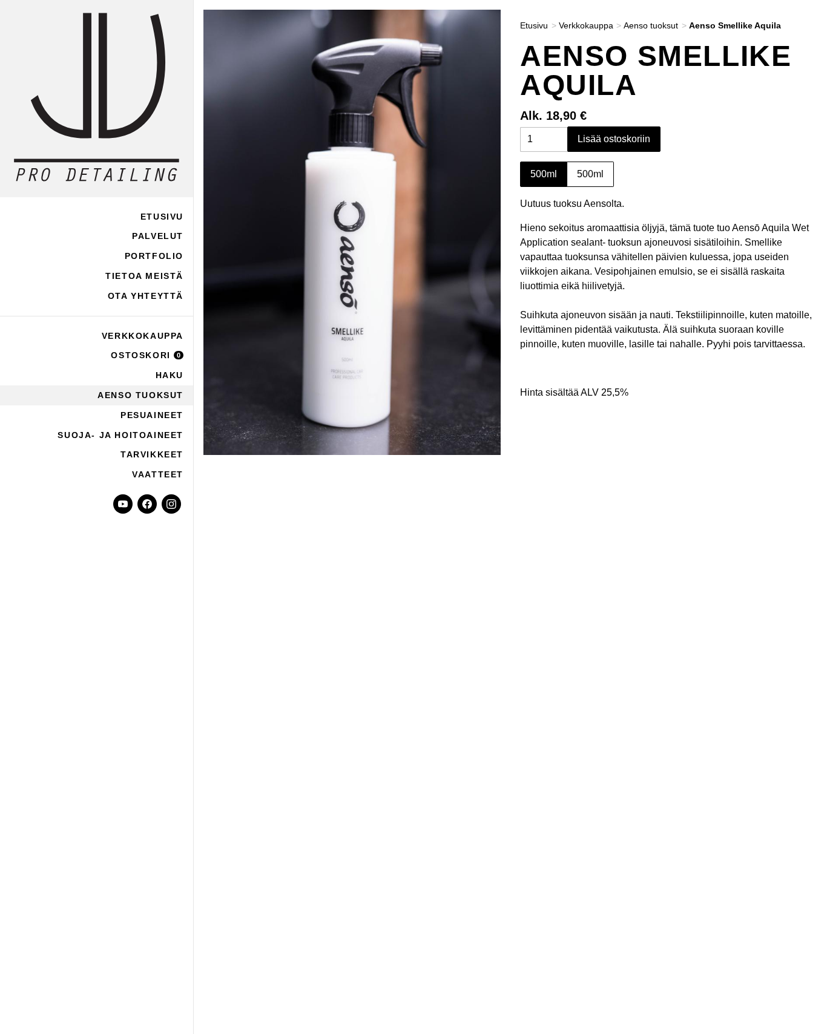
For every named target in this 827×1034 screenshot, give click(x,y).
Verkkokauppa (142, 336)
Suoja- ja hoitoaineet (120, 435)
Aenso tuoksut (140, 395)
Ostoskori (145, 355)
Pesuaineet (151, 415)
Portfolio (154, 256)
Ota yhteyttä (145, 296)
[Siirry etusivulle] (96, 98)
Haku (169, 375)
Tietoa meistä (144, 276)
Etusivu (161, 216)
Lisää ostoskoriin (614, 139)
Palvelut (157, 236)
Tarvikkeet (151, 454)
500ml (543, 174)
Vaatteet (157, 474)
